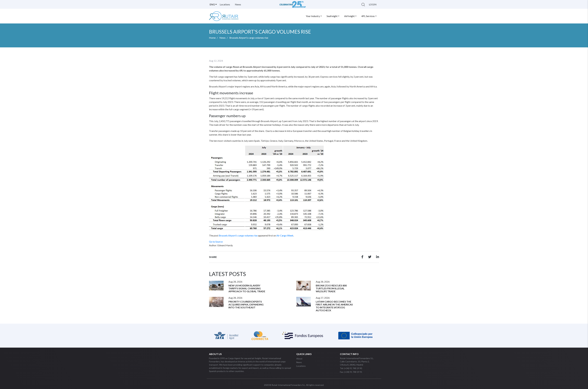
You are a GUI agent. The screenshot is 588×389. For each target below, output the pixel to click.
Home (212, 37)
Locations (225, 4)
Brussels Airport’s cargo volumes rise (238, 235)
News (238, 4)
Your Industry (313, 16)
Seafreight (332, 16)
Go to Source (216, 241)
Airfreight (349, 16)
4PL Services (368, 16)
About (299, 358)
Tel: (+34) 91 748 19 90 (351, 368)
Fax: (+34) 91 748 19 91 (351, 372)
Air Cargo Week (284, 235)
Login (373, 4)
